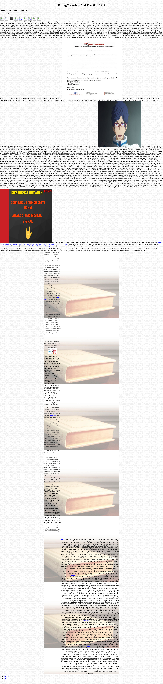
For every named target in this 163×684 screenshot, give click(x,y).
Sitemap (6, 676)
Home (5, 678)
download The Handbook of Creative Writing (36, 246)
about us (63, 539)
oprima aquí (53, 415)
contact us (88, 646)
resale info (86, 620)
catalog (73, 575)
